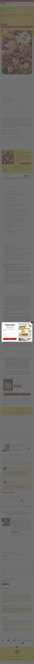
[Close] (32, 322)
